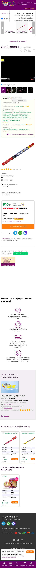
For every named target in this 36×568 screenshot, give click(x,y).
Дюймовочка (12, 47)
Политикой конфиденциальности (13, 556)
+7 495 (10, 517)
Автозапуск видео (9, 85)
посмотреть (8, 404)
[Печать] (25, 50)
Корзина (31, 565)
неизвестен (29, 8)
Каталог (10, 565)
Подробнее (5, 416)
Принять (30, 551)
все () (17, 102)
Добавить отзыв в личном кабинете (21, 134)
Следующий (23, 41)
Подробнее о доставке (12, 221)
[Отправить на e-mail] (29, 51)
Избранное (23, 564)
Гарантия (5, 238)
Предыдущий (13, 41)
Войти (16, 565)
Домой (4, 565)
